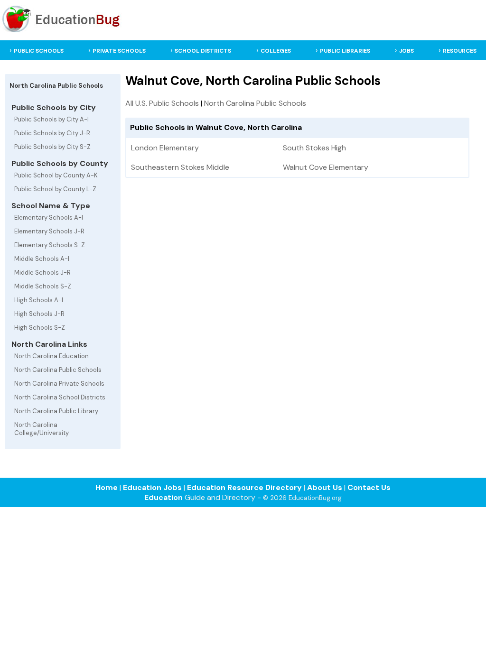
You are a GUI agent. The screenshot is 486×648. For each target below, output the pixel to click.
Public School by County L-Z (55, 189)
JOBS (406, 51)
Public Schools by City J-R (52, 133)
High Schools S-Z (39, 328)
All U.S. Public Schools (162, 103)
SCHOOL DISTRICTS (203, 51)
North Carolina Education (51, 356)
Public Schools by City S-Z (52, 147)
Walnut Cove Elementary (325, 167)
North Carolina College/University (41, 429)
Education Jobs (152, 487)
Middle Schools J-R (42, 272)
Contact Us (369, 487)
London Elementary (165, 148)
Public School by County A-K (56, 175)
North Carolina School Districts (59, 397)
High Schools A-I (38, 300)
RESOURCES (460, 51)
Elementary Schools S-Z (49, 245)
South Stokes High (314, 148)
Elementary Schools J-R (49, 231)
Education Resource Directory (244, 487)
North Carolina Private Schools (59, 384)
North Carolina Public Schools (58, 370)
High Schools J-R (39, 314)
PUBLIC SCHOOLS (39, 51)
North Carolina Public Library (56, 411)
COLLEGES (276, 51)
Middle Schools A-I (41, 259)
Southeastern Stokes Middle (180, 167)
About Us (324, 487)
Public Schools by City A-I (51, 119)
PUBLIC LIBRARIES (345, 51)
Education (163, 497)
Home (106, 487)
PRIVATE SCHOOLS (119, 51)
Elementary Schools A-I (48, 217)
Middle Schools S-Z (42, 286)
